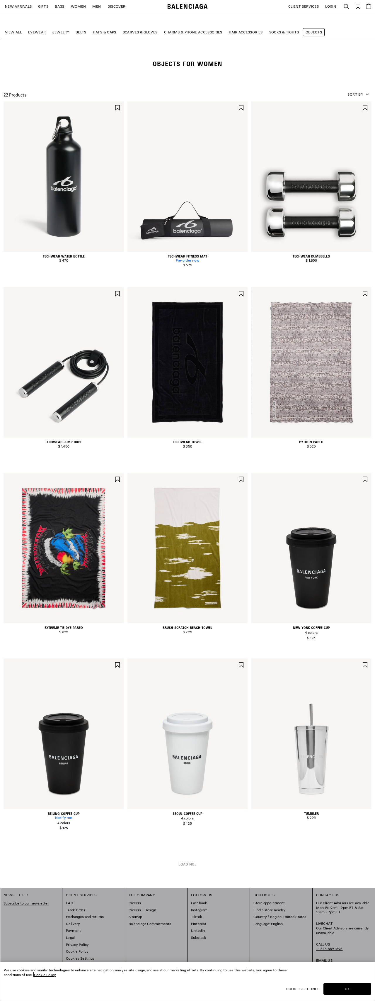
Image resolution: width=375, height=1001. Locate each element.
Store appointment (269, 903)
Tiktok (196, 916)
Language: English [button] (268, 924)
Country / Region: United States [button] (279, 916)
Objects (314, 32)
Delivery (73, 924)
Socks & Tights (284, 32)
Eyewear (37, 32)
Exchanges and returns (85, 916)
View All (13, 32)
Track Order (75, 910)
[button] (59, 249)
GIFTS (43, 6)
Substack (198, 937)
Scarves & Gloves (140, 32)
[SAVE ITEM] (117, 107)
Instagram (199, 910)
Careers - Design (142, 910)
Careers (135, 903)
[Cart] (368, 6)
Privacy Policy (77, 944)
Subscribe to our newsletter (26, 903)
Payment (73, 930)
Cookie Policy (77, 951)
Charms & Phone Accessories (193, 32)
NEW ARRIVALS (18, 6)
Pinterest (198, 924)
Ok (347, 989)
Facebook (199, 903)
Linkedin (198, 930)
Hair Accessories (246, 32)
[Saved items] (358, 6)
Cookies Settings (80, 958)
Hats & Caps (104, 32)
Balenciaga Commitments (150, 924)
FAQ (69, 903)
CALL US (329, 946)
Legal (70, 937)
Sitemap (135, 916)
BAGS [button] (59, 6)
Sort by (355, 94)
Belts (81, 32)
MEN (96, 6)
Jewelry (60, 32)
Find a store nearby (269, 910)
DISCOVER (117, 6)
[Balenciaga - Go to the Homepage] (188, 6)
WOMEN (78, 6)
